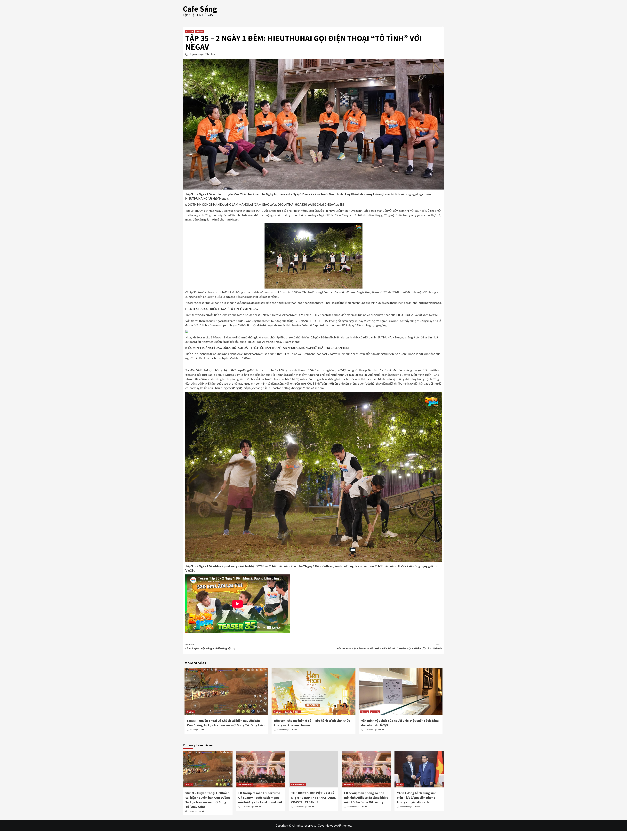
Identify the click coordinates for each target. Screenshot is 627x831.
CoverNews (325, 825)
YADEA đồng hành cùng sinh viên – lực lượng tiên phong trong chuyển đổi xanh (416, 797)
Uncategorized (245, 784)
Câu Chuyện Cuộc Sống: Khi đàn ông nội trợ (210, 646)
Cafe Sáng (200, 9)
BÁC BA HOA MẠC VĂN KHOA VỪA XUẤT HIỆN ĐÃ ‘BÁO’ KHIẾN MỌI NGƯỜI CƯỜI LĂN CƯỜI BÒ (389, 646)
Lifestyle (287, 712)
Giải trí (189, 31)
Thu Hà (210, 54)
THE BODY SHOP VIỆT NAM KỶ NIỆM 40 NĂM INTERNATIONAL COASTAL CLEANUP (313, 797)
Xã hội (297, 712)
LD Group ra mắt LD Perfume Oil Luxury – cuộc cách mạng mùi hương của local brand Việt (260, 797)
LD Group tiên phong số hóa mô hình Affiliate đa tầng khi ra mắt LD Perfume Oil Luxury (366, 797)
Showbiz (199, 31)
